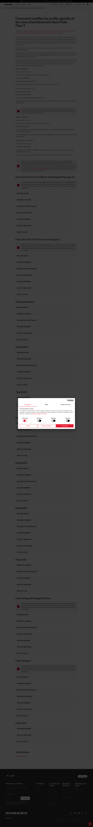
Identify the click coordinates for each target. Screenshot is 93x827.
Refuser (28, 425)
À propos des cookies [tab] (65, 404)
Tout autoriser (65, 425)
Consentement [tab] (27, 404)
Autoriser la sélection (46, 425)
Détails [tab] (46, 404)
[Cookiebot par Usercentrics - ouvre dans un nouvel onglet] (68, 400)
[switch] (39, 421)
